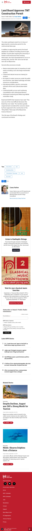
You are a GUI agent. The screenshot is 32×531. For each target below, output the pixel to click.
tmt (22, 173)
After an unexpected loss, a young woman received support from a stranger (15, 371)
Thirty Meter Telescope (11, 173)
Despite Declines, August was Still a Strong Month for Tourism (15, 406)
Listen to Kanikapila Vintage (16, 239)
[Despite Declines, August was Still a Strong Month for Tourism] (15, 392)
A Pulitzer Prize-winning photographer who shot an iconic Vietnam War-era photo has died (17, 364)
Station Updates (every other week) (12, 322)
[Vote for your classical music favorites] (16, 270)
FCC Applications (7, 515)
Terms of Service (7, 518)
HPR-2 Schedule (7, 496)
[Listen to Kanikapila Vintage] (16, 221)
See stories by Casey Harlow (17, 198)
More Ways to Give (7, 512)
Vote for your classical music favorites (16, 289)
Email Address (7, 316)
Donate (27, 2)
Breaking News (9, 170)
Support (5, 509)
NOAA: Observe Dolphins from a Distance (14, 449)
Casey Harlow (17, 16)
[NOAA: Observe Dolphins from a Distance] (15, 436)
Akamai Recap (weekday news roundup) (13, 326)
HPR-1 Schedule (7, 493)
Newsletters (6, 502)
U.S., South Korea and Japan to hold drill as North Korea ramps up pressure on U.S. (16, 344)
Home (4, 490)
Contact (5, 506)
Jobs (4, 499)
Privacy (4, 522)
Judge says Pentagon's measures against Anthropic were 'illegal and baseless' (15, 351)
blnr (17, 166)
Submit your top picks (16, 303)
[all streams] (30, 529)
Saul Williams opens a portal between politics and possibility (16, 357)
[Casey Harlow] (4, 189)
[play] (2, 529)
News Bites (9, 166)
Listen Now (16, 250)
